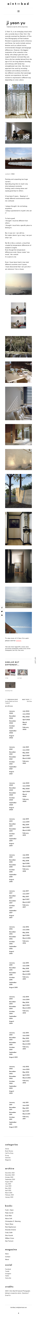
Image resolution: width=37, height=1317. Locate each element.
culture (27, 646)
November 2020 (9, 1175)
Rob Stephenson (10, 1227)
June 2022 (26, 714)
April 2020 (26, 791)
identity (21, 648)
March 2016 (26, 938)
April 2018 (26, 863)
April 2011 (26, 1111)
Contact (7, 1256)
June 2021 (26, 750)
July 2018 (26, 855)
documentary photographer (12, 648)
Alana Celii (8, 1218)
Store (7, 1254)
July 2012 (26, 1066)
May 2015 (26, 968)
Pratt (19, 650)
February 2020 (9, 1195)
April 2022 (26, 719)
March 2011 (26, 1114)
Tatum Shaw (9, 1224)
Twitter (7, 1276)
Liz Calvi (19, 678)
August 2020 (9, 1181)
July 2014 (26, 996)
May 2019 (26, 824)
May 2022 (26, 716)
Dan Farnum (9, 1241)
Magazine (8, 1160)
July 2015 (26, 963)
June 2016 (26, 929)
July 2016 (26, 927)
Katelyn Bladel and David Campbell (11, 701)
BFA (19, 646)
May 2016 (26, 932)
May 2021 (26, 752)
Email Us (8, 1295)
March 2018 (26, 866)
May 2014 (26, 1002)
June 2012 (26, 1069)
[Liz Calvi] (22, 672)
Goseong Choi (8, 690)
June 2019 (26, 822)
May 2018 (26, 860)
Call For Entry (9, 1153)
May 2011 (26, 1108)
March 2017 (26, 902)
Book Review (9, 1151)
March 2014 (27, 1008)
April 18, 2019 (16, 26)
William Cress (9, 1238)
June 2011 (26, 1105)
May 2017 (26, 896)
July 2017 (26, 891)
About (7, 1259)
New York (14, 650)
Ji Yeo (6, 678)
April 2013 (26, 1041)
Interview (7, 1157)
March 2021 (27, 758)
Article (12, 646)
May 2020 (26, 788)
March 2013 (26, 1044)
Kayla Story (25, 26)
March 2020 (8, 1193)
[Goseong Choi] (10, 685)
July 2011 (25, 1102)
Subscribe (8, 1278)
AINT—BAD (19, 3)
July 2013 (26, 1032)
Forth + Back (9, 1210)
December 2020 (9, 1173)
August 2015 (13, 987)
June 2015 (26, 965)
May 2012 (26, 1072)
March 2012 (27, 1078)
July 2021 (26, 747)
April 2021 (26, 755)
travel (22, 650)
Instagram (8, 1273)
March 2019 (26, 830)
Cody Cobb (8, 1232)
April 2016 (26, 935)
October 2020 (9, 1177)
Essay (7, 1155)
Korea (24, 648)
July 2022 (26, 711)
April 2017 (26, 899)
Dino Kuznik (9, 1235)
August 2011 (13, 1127)
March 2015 (26, 974)
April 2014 (26, 1005)
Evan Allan (8, 1215)
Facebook (8, 1269)
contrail (23, 646)
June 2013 (26, 1035)
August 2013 (13, 1057)
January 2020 (9, 1197)
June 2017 (26, 894)
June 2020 (26, 786)
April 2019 (26, 827)
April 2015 (26, 971)
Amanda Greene (10, 1230)
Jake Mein (27, 700)
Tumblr (7, 1271)
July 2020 (26, 783)
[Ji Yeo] (10, 672)
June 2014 (26, 999)
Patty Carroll (9, 1213)
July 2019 (26, 819)
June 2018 (26, 858)
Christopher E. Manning (13, 1221)
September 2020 (10, 1179)
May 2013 (26, 1038)
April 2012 (26, 1075)
